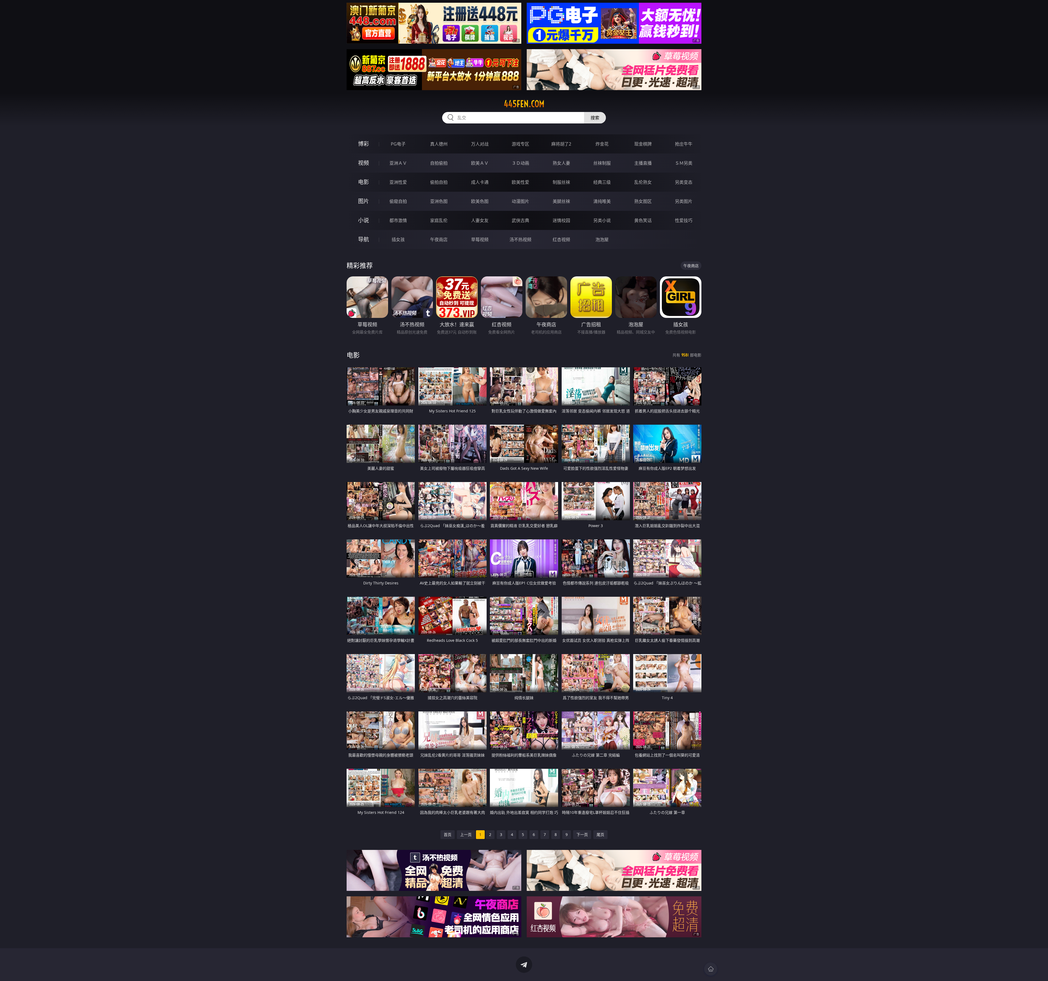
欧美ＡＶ (480, 163)
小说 (363, 220)
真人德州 (439, 144)
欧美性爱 (520, 182)
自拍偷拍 (439, 163)
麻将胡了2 (561, 144)
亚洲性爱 (398, 182)
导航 (363, 239)
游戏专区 (520, 144)
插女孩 (398, 240)
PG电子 (398, 144)
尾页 (600, 834)
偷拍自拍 (439, 182)
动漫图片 (520, 201)
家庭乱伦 (439, 220)
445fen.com (524, 103)
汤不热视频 (520, 240)
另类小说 (602, 220)
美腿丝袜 (561, 201)
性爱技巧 (683, 220)
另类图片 (683, 201)
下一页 (582, 834)
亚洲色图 (439, 201)
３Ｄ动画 (520, 163)
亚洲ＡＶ (398, 163)
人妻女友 (480, 220)
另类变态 (683, 182)
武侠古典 (520, 220)
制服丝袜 (561, 182)
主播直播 (643, 163)
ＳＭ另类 (683, 163)
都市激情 (398, 220)
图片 (363, 201)
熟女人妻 (561, 163)
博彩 (363, 143)
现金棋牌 (643, 144)
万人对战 (480, 144)
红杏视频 (561, 240)
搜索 (595, 118)
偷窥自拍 (398, 201)
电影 (363, 182)
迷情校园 (561, 220)
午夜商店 (439, 240)
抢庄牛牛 (683, 144)
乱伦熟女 (643, 182)
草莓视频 (480, 240)
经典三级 (602, 182)
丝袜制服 (602, 163)
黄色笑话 (643, 220)
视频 (363, 163)
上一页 (466, 834)
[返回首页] (710, 969)
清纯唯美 (602, 201)
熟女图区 (643, 201)
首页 (447, 834)
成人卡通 (480, 182)
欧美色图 (480, 201)
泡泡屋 (602, 240)
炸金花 (602, 144)
